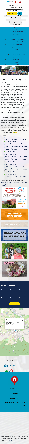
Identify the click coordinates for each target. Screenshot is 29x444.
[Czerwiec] (5, 299)
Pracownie (16, 34)
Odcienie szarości (11, 20)
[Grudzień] (23, 293)
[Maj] (14, 299)
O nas (15, 33)
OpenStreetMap (26, 355)
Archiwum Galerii (17, 51)
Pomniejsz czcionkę (10, 16)
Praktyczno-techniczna (17, 48)
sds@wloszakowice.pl (20, 5)
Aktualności (16, 29)
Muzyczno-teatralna (17, 44)
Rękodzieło (17, 53)
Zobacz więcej (14, 304)
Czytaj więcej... (10, 440)
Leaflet (20, 355)
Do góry (26, 405)
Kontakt (16, 62)
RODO (19, 13)
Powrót (3, 185)
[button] (12, 13)
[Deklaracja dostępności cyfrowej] (14, 235)
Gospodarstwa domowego (17, 39)
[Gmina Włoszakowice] (16, 2)
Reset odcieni (22, 20)
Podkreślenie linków (16, 24)
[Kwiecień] (23, 299)
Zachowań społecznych (17, 36)
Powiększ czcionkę (22, 16)
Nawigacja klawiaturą (16, 22)
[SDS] (10, 1)
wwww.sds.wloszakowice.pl (16, 7)
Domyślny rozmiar (16, 18)
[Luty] (5, 290)
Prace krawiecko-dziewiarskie (18, 56)
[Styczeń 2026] (14, 290)
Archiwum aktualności (17, 31)
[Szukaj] (22, 10)
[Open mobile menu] (14, 28)
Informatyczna (17, 38)
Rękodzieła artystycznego (17, 46)
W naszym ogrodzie (17, 59)
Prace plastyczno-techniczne (19, 54)
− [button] (1, 312)
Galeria (16, 49)
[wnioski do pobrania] (14, 215)
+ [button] (1, 310)
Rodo (17, 64)
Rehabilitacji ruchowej (17, 41)
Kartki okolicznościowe (18, 57)
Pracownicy (16, 61)
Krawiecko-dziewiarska (17, 43)
